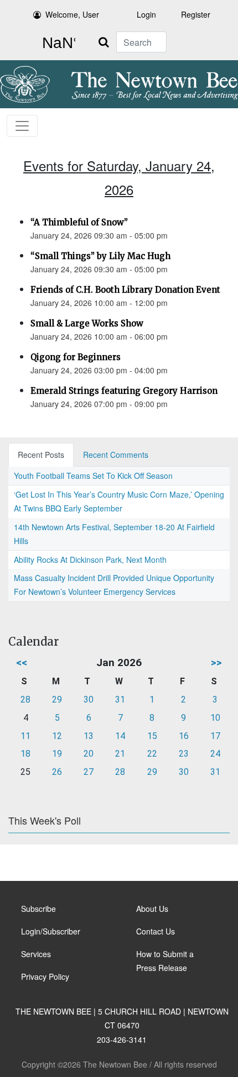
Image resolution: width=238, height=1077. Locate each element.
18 (25, 753)
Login (146, 14)
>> (216, 662)
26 (57, 772)
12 (57, 736)
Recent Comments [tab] (115, 454)
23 (184, 753)
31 (120, 699)
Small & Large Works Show (86, 323)
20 (89, 753)
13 (89, 736)
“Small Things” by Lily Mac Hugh (100, 256)
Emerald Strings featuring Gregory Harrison (124, 391)
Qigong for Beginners (75, 357)
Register (195, 14)
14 (120, 736)
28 (25, 699)
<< (21, 662)
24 (215, 753)
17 (215, 736)
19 (57, 753)
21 (120, 753)
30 (89, 699)
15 (152, 736)
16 (184, 736)
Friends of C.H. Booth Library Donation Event (125, 289)
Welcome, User (72, 14)
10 (215, 717)
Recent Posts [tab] (41, 454)
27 (89, 772)
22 (152, 753)
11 (25, 736)
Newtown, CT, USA (56, 43)
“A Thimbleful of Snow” (79, 222)
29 (57, 699)
